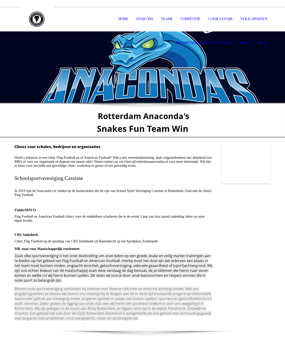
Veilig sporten (253, 19)
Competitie (190, 19)
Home (123, 19)
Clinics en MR (220, 19)
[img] (36, 19)
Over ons (144, 19)
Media (244, 43)
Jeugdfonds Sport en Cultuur (203, 43)
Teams (167, 19)
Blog (262, 43)
